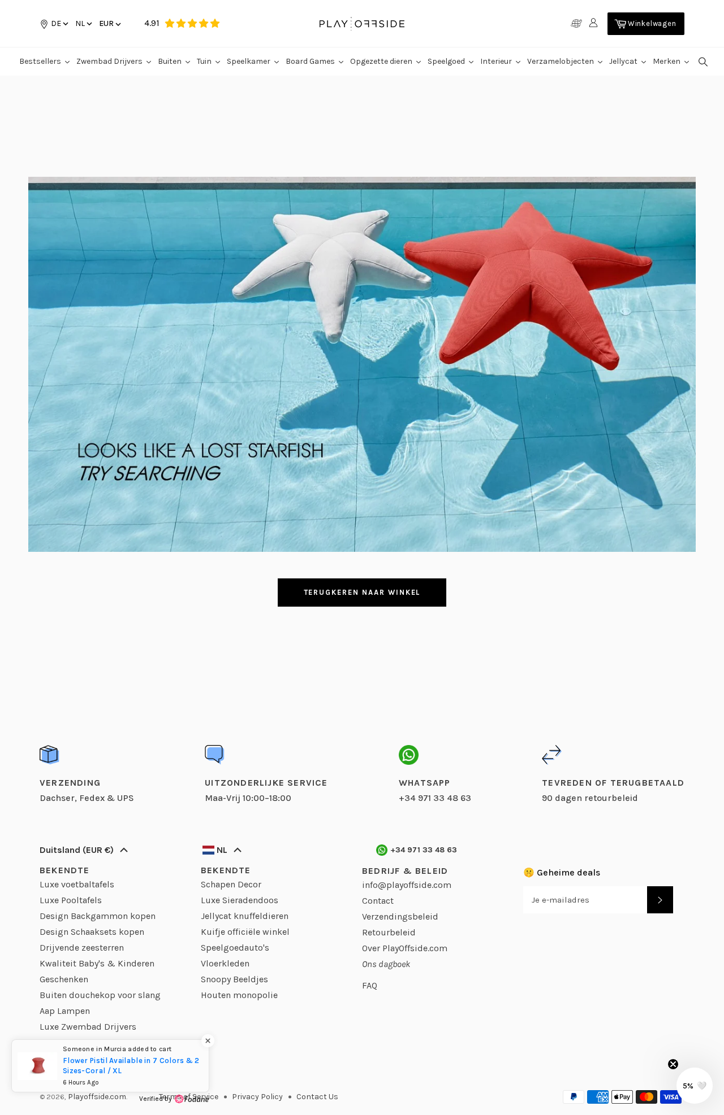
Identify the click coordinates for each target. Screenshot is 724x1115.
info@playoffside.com (406, 884)
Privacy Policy (257, 1096)
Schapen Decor (231, 884)
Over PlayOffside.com (404, 948)
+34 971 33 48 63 (424, 850)
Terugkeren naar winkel (362, 592)
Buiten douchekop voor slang (100, 995)
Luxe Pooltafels (71, 900)
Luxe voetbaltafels (77, 884)
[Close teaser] (673, 1064)
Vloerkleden (225, 963)
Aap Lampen (65, 1010)
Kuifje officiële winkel (245, 931)
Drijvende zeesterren (82, 947)
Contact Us (317, 1096)
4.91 (152, 23)
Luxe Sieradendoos (239, 900)
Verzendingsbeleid (400, 916)
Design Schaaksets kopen (92, 931)
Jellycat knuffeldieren (244, 916)
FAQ (369, 985)
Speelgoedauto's (235, 947)
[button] (82, 23)
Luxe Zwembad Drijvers (88, 1026)
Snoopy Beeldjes (234, 979)
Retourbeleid (389, 932)
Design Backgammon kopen (98, 916)
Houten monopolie (239, 995)
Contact (378, 900)
